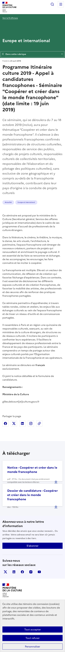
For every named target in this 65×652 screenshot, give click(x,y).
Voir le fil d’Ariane (10, 18)
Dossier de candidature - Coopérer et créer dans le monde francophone (32, 494)
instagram (31, 572)
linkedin (14, 572)
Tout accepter (32, 629)
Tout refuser (33, 638)
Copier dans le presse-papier (39, 423)
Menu (61, 4)
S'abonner (32, 546)
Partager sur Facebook (5, 423)
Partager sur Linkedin (22, 423)
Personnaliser (32, 646)
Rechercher (52, 4)
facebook (22, 572)
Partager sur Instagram (31, 423)
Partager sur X (14, 423)
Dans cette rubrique (15, 54)
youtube (39, 572)
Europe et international (26, 202)
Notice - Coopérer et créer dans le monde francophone (32, 469)
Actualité (8, 202)
